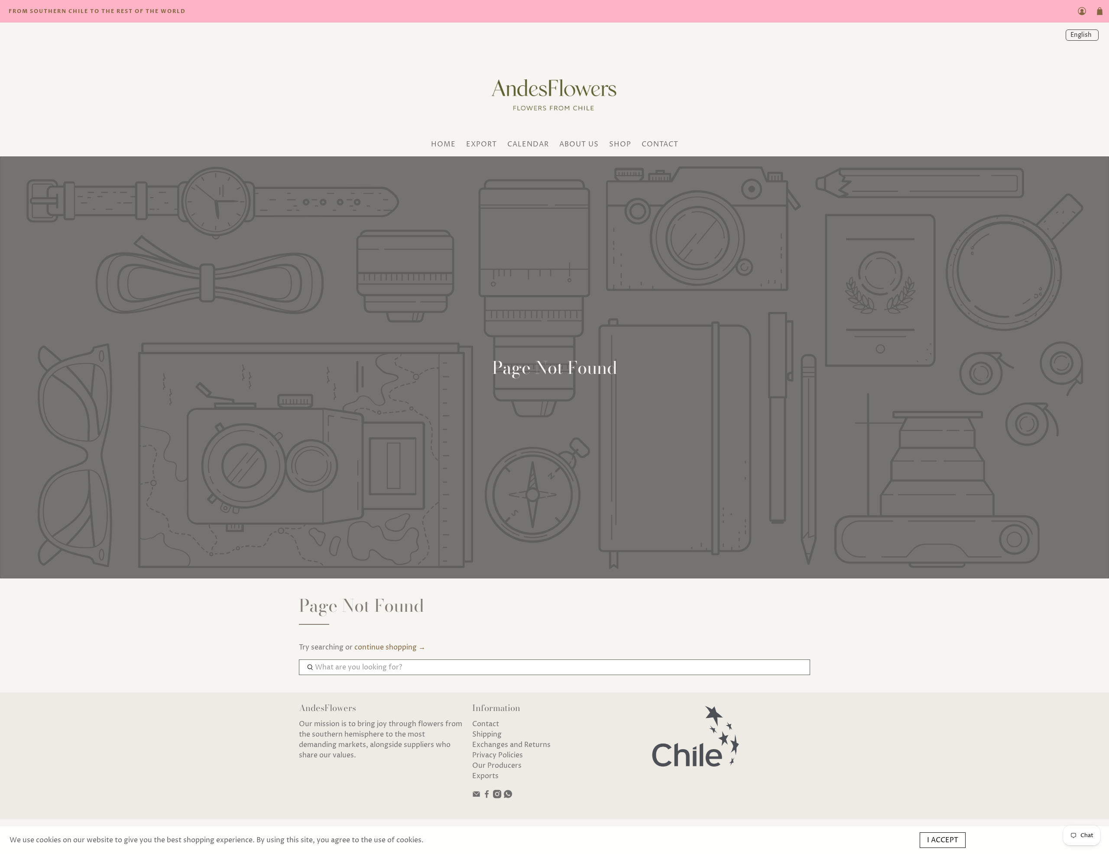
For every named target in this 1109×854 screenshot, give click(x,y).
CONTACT (660, 144)
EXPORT (481, 144)
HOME (443, 144)
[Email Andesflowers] (476, 796)
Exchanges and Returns (511, 745)
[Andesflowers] (554, 92)
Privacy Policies (497, 755)
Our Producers (497, 765)
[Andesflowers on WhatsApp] (508, 796)
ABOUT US (579, 144)
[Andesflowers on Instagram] (497, 796)
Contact (485, 724)
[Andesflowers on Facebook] (487, 796)
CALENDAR (528, 144)
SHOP (620, 144)
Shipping (487, 734)
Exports (485, 776)
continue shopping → (389, 647)
